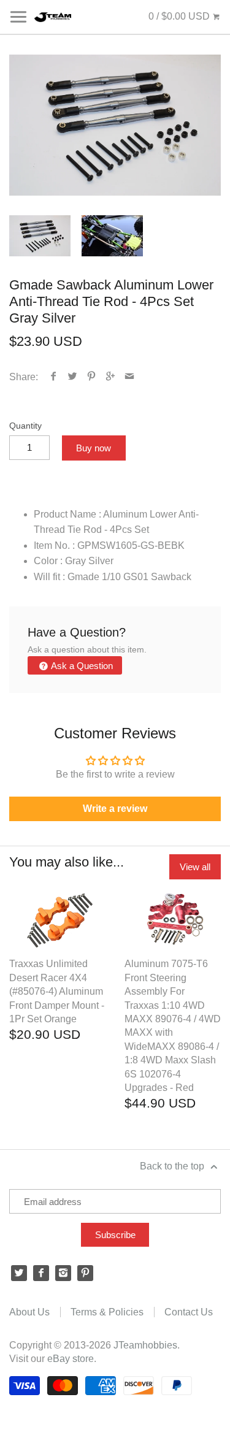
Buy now (93, 448)
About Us (29, 1312)
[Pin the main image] (91, 377)
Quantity (25, 425)
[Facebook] (41, 1273)
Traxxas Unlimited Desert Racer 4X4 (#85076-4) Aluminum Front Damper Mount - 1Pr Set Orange (56, 991)
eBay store (70, 1358)
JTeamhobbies (145, 1345)
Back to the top (173, 1166)
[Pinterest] (85, 1273)
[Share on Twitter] (72, 377)
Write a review (115, 808)
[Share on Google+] (110, 377)
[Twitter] (19, 1273)
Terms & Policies (107, 1312)
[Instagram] (63, 1273)
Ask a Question (81, 665)
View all (195, 867)
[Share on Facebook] (53, 377)
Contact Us (188, 1312)
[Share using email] (129, 377)
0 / (179, 16)
